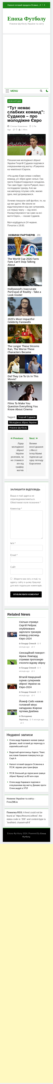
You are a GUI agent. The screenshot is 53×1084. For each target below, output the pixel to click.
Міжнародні (14, 101)
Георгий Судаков (27, 417)
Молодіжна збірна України (23, 422)
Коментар (16, 508)
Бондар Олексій (28, 643)
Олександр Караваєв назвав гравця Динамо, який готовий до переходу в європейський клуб (27, 743)
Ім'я (13, 543)
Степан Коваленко (18, 126)
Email (14, 555)
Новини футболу (18, 428)
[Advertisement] (26, 61)
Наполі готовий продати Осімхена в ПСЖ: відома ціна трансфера (23, 5)
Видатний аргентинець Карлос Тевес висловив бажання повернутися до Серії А (27, 755)
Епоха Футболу (26, 18)
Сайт (13, 567)
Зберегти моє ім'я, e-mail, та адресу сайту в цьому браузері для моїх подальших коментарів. (26, 582)
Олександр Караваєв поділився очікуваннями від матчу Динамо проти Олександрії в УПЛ (27, 785)
